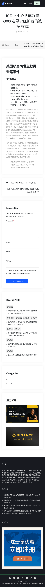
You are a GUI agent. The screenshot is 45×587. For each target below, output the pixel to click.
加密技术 (26, 318)
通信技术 (34, 318)
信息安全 (10, 329)
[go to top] (39, 579)
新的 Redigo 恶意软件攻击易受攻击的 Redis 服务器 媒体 (23, 190)
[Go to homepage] (7, 3)
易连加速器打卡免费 (8, 583)
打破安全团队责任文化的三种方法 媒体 (23, 183)
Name (9, 242)
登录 (30, 3)
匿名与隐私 (10, 318)
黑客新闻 (10, 307)
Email (8, 252)
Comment (10, 221)
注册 (37, 3)
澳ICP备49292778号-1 (36, 583)
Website (9, 261)
